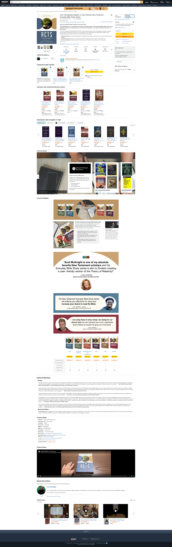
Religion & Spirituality (44, 11)
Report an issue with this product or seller (70, 44)
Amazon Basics (21, 5)
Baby (110, 5)
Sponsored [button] (39, 501)
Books (61, 5)
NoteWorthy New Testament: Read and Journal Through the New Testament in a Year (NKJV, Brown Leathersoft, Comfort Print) (59, 519)
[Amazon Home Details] (93, 5)
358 (87, 142)
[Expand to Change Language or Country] (148, 2)
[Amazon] (5, 2)
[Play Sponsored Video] (86, 511)
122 (113, 142)
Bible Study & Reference (63, 11)
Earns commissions (52, 451)
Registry (79, 5)
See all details (63, 55)
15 (100, 142)
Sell (71, 5)
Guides (75, 11)
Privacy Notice (76, 543)
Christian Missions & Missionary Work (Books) (52, 438)
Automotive (105, 5)
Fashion (74, 5)
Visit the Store (98, 191)
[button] (3, 5)
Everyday (155, 5)
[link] (60, 71)
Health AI (8, 5)
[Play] (38, 476)
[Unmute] (134, 476)
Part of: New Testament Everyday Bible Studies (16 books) (72, 22)
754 (61, 142)
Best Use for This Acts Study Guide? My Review (51, 452)
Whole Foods (43, 5)
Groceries (49, 5)
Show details (89, 77)
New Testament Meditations (48, 436)
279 (48, 142)
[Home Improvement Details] (121, 5)
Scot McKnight (64, 18)
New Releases (36, 5)
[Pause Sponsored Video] (67, 514)
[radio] (119, 16)
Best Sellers (28, 5)
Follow (52, 58)
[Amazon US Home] (73, 539)
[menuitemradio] (131, 476)
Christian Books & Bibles (53, 11)
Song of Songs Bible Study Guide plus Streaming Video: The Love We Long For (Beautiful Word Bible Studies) (89, 519)
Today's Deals (56, 5)
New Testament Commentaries (49, 439)
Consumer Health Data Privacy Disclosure (87, 543)
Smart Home (134, 5)
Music (84, 5)
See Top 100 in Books (60, 435)
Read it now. (97, 59)
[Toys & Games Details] (101, 5)
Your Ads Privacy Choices (100, 543)
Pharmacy (149, 5)
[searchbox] (77, 2)
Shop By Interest (142, 5)
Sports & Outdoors (126, 5)
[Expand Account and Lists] (158, 2)
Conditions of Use (69, 543)
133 (74, 142)
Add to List (119, 61)
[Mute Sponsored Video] (67, 516)
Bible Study (71, 11)
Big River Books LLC (126, 39)
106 (126, 142)
